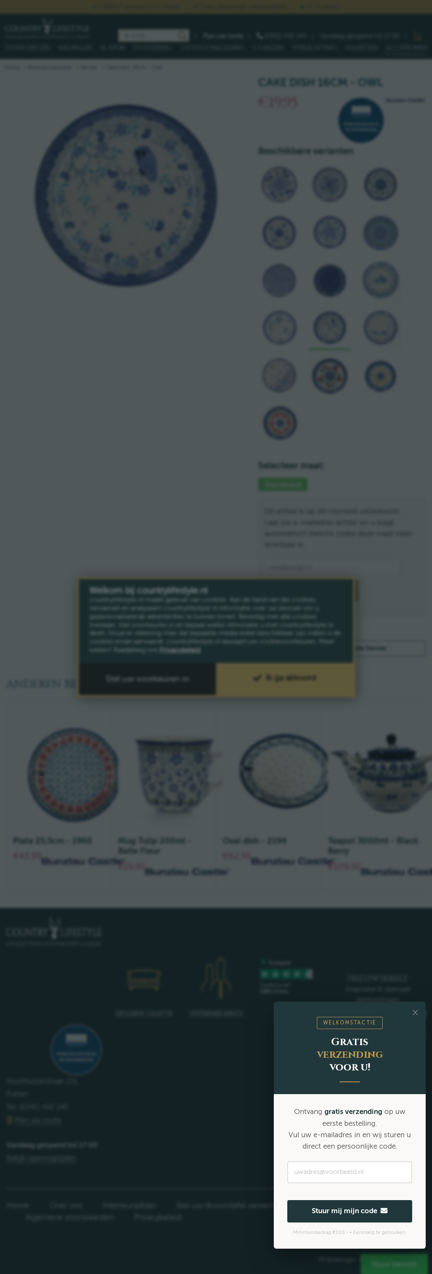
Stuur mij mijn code (346, 1211)
